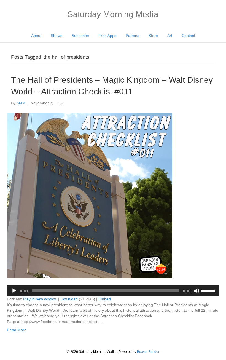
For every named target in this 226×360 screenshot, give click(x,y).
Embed (104, 299)
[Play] (14, 291)
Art (169, 35)
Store (153, 35)
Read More (16, 330)
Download (69, 299)
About (36, 35)
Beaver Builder (148, 352)
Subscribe (80, 35)
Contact (188, 35)
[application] (113, 290)
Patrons (132, 35)
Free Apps (107, 35)
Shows (56, 35)
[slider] (208, 290)
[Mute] (196, 291)
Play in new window (40, 299)
